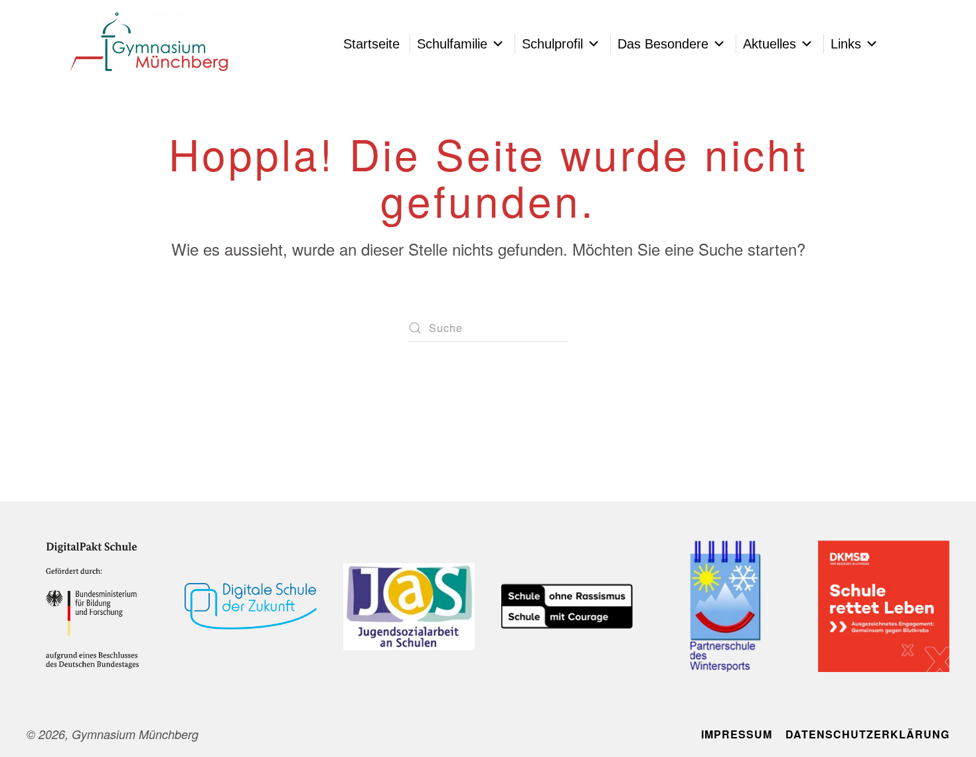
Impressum (736, 734)
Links (846, 44)
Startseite (371, 44)
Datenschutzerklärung (867, 734)
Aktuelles (769, 44)
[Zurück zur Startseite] (151, 44)
